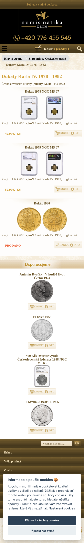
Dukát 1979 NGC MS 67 (42, 147)
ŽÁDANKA (62, 245)
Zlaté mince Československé (47, 58)
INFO (78, 133)
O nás (8, 470)
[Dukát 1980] (29, 219)
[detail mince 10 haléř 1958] (42, 330)
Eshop (8, 452)
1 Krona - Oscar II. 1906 (42, 402)
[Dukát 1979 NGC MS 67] (29, 163)
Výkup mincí (12, 461)
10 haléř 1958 (42, 317)
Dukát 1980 (42, 203)
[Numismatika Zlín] (42, 20)
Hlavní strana (13, 58)
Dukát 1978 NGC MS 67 (42, 91)
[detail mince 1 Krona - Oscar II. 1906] (42, 415)
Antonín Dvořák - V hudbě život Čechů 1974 (42, 276)
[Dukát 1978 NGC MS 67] (29, 107)
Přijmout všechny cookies (42, 520)
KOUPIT (65, 133)
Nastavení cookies (62, 508)
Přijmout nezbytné (42, 530)
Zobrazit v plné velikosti (42, 4)
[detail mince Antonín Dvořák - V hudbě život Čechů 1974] (42, 291)
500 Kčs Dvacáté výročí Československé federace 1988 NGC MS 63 (42, 359)
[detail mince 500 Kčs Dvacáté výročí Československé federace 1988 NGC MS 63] (42, 376)
